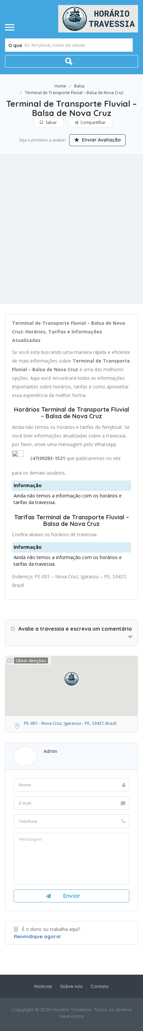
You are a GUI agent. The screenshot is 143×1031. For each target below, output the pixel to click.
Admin (50, 751)
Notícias (43, 986)
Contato (99, 986)
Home (60, 86)
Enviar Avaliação (100, 140)
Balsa (79, 86)
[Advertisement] (71, 229)
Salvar (51, 122)
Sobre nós (71, 986)
